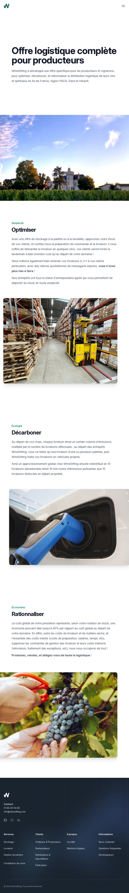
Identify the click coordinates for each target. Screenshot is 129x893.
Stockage (9, 842)
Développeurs (106, 854)
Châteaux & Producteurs (48, 842)
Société (71, 842)
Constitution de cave (14, 863)
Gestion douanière (13, 854)
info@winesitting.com (15, 811)
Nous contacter (107, 842)
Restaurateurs (42, 848)
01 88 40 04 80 (12, 808)
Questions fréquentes (110, 848)
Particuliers (41, 865)
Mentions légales (76, 848)
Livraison (8, 848)
